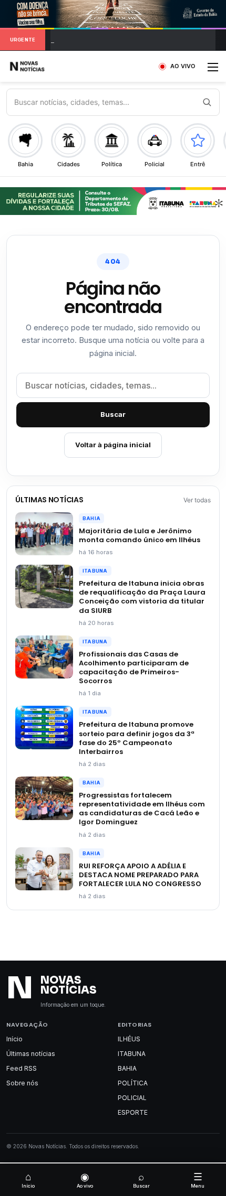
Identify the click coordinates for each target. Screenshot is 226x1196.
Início (14, 1039)
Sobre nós (22, 1083)
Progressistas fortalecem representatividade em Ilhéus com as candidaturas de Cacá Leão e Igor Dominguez (142, 808)
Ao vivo (85, 1180)
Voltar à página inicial (113, 444)
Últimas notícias (30, 1054)
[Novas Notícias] (39, 66)
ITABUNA (95, 571)
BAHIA (91, 518)
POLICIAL (132, 1098)
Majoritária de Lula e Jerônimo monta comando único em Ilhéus (139, 535)
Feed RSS (21, 1068)
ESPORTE (133, 1112)
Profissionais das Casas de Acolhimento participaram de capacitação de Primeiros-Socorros (134, 667)
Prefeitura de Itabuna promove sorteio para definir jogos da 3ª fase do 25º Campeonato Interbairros (136, 737)
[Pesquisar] (206, 102)
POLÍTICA (133, 1083)
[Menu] (213, 70)
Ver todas (197, 500)
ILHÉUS (129, 1039)
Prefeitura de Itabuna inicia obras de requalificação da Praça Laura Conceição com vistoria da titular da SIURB (142, 596)
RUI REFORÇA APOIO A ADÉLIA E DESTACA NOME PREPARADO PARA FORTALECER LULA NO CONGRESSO (140, 875)
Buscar (113, 414)
